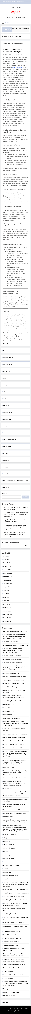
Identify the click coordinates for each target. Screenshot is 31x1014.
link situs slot (7, 371)
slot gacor (6, 385)
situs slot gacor (7, 364)
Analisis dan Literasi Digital (11, 641)
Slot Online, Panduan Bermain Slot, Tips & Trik (16, 900)
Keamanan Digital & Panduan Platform (13, 744)
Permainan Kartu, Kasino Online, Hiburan (14, 813)
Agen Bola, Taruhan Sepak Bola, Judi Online (15, 631)
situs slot (6, 851)
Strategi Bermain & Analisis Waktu (12, 931)
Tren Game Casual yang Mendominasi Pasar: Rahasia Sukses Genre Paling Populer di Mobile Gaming (16, 514)
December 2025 (7, 573)
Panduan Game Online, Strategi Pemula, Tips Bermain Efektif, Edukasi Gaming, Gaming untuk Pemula (15, 772)
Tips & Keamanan (8, 978)
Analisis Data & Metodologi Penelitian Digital (15, 645)
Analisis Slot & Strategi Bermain (12, 659)
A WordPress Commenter (10, 546)
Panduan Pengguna (8, 788)
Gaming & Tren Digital (9, 708)
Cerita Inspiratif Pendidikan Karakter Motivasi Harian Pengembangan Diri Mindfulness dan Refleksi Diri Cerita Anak (15, 668)
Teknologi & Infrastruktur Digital (12, 938)
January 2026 (7, 570)
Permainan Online (8, 816)
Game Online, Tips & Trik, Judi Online (13, 701)
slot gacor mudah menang (10, 875)
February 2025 (7, 607)
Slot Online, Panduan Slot (10, 914)
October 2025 (7, 580)
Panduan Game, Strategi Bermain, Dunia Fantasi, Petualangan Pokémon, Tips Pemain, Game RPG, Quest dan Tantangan (15, 783)
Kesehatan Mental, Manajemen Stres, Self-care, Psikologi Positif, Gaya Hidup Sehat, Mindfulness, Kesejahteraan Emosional (15, 762)
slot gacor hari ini (8, 357)
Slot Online (6, 879)
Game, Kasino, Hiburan (9, 704)
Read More (5, 343)
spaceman (6, 460)
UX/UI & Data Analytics (9, 995)
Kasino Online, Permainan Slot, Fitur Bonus (15, 734)
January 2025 (7, 611)
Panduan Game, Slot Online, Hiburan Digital (15, 778)
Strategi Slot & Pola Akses (10, 935)
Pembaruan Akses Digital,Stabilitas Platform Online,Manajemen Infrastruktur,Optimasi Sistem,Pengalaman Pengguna (15, 794)
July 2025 (6, 590)
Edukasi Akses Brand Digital (11, 673)
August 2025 (6, 587)
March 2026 (6, 563)
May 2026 (6, 556)
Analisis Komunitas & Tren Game (12, 656)
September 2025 (7, 583)
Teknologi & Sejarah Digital (10, 945)
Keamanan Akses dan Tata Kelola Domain (14, 741)
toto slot (5, 467)
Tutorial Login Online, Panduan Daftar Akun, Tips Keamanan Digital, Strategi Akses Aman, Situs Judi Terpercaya (15, 983)
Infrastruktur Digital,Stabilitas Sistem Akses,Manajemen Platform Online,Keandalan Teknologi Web (15, 723)
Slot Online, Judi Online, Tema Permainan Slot (16, 893)
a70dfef (6, 55)
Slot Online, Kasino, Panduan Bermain (13, 896)
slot (4, 378)
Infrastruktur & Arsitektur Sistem (12, 718)
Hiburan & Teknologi (9, 714)
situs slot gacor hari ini (9, 439)
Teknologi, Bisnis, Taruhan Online (12, 968)
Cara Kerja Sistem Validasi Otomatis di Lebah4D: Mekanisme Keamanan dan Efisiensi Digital (14, 534)
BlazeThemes (19, 1011)
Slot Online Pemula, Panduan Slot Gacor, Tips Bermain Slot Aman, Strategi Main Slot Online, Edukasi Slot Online (16, 884)
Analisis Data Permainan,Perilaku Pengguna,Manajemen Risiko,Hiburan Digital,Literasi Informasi (13, 650)
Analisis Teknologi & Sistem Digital (13, 662)
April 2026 (6, 559)
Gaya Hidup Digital (8, 711)
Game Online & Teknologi (10, 687)
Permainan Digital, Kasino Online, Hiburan (14, 810)
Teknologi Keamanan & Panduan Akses (14, 964)
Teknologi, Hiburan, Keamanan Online (13, 975)
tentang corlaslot (17, 67)
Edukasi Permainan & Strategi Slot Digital (14, 676)
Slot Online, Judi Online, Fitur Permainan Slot (15, 889)
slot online (6, 474)
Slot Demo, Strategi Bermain (11, 865)
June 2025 (6, 594)
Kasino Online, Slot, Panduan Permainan (14, 737)
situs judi (5, 838)
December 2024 (7, 614)
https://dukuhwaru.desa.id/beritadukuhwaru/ (15, 480)
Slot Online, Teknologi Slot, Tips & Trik (13, 922)
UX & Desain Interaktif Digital (11, 992)
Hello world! (23, 546)
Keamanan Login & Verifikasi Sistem (13, 748)
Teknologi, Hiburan (8, 971)
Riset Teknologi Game (9, 834)
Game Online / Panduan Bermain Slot (13, 683)
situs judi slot (7, 841)
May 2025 (6, 597)
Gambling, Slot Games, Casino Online (13, 680)
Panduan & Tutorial (8, 767)
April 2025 (6, 600)
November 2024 (7, 618)
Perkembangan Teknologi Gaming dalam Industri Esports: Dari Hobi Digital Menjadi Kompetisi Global (13, 1)
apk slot (5, 453)
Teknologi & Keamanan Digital (11, 942)
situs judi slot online (9, 848)
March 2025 (6, 604)
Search (4, 494)
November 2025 (7, 576)
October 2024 (7, 621)
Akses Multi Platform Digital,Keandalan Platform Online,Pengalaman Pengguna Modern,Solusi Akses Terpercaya (14, 636)
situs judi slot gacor (8, 844)
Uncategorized (7, 989)
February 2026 (7, 566)
